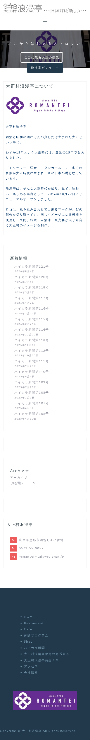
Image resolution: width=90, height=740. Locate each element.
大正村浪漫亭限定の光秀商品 (46, 654)
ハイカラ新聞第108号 (31, 392)
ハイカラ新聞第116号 (31, 308)
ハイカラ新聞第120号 (31, 277)
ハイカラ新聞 (34, 648)
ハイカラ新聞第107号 (31, 403)
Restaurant (34, 623)
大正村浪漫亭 (32, 731)
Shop (28, 641)
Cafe (28, 629)
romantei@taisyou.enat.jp (41, 556)
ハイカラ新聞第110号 (31, 371)
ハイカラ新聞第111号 (31, 361)
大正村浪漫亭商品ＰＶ (41, 660)
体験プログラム (36, 635)
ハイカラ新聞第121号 (31, 266)
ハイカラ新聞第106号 (31, 413)
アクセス (31, 666)
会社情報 (31, 672)
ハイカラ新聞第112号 (31, 350)
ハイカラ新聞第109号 (31, 382)
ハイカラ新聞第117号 (31, 298)
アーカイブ (19, 477)
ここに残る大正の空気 (41, 57)
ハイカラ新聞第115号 (31, 319)
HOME (29, 616)
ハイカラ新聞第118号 (31, 287)
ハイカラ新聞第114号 (31, 329)
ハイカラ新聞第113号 (31, 340)
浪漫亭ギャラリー (45, 68)
